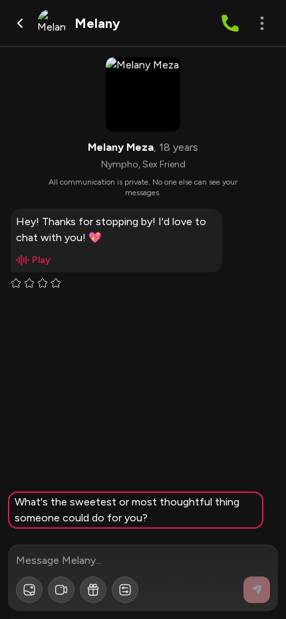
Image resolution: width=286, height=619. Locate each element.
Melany (97, 23)
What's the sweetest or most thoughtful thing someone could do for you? (127, 509)
